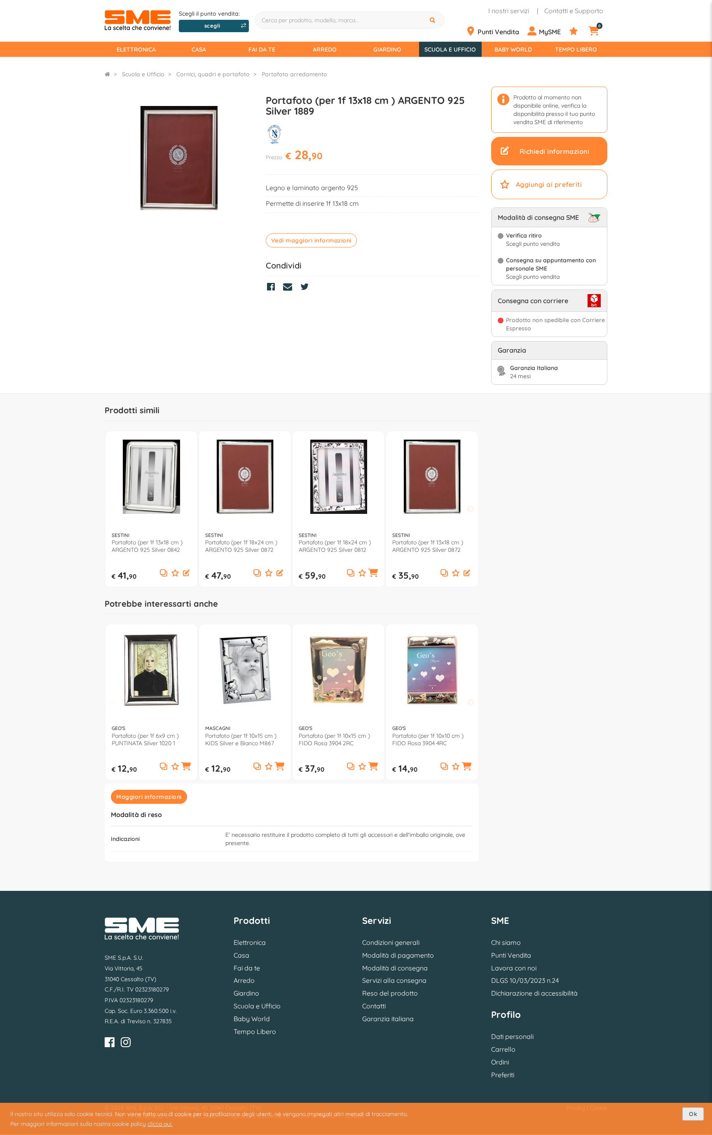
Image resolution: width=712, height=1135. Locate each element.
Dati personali (512, 1036)
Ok (693, 1114)
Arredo (325, 49)
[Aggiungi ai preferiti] (175, 573)
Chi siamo (506, 942)
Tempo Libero (576, 49)
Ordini (500, 1062)
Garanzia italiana (388, 1019)
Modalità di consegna (395, 968)
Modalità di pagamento (398, 955)
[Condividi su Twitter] (306, 288)
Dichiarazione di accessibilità (534, 993)
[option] (151, 509)
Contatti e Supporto (573, 11)
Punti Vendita (511, 955)
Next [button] (470, 509)
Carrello (503, 1049)
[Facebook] (110, 1043)
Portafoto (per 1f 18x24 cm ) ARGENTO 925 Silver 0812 (335, 546)
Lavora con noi (513, 968)
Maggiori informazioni (149, 797)
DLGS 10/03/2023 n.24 (525, 980)
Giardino (387, 49)
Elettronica (136, 49)
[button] (186, 573)
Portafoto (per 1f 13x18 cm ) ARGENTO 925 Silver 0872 (427, 546)
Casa (199, 49)
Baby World (513, 49)
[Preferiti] (578, 31)
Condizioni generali (390, 942)
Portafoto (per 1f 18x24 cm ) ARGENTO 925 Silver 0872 (241, 546)
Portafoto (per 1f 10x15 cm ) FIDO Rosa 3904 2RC (334, 739)
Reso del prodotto (390, 993)
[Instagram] (126, 1043)
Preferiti (502, 1075)
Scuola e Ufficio (450, 49)
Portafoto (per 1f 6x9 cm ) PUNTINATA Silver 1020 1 (145, 739)
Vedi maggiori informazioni (311, 240)
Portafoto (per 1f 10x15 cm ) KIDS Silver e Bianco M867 (240, 739)
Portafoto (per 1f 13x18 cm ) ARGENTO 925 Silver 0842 (147, 546)
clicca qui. (160, 1124)
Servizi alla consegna (394, 980)
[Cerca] (433, 20)
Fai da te (261, 49)
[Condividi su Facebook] (273, 288)
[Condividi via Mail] (289, 288)
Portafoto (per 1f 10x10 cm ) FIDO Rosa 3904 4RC (428, 739)
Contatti (374, 1006)
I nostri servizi (508, 11)
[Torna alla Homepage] (107, 74)
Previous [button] (113, 509)
